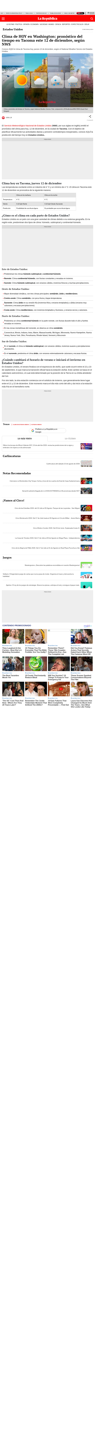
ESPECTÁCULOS (77, 24)
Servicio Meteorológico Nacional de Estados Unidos (27, 125)
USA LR (9, 117)
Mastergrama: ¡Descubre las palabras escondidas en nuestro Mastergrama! (52, 565)
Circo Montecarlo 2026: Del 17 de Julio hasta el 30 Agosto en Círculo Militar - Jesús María (48, 518)
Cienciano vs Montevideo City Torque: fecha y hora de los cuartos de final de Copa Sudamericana (45, 481)
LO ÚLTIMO (10, 24)
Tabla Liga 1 (29, 13)
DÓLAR (87, 24)
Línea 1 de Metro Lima (71, 13)
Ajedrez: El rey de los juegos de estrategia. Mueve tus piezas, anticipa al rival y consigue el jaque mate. (43, 585)
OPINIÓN (26, 24)
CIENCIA (58, 24)
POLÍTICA (18, 24)
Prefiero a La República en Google (46, 430)
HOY (2, 13)
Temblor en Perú (55, 13)
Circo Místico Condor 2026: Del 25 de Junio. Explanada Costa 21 (56, 528)
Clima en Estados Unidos (21, 424)
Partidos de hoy (41, 13)
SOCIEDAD (44, 24)
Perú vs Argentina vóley (14, 13)
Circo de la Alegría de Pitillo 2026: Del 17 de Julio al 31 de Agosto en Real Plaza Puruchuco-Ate (46, 548)
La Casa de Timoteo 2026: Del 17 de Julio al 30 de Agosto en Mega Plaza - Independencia (47, 538)
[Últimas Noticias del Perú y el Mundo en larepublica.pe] (47, 18)
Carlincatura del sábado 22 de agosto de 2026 (63, 464)
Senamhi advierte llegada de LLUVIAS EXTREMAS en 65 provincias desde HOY (51, 491)
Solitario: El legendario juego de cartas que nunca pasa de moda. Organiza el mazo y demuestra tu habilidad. (38, 575)
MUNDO (51, 24)
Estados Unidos (13, 29)
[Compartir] (90, 116)
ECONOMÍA (34, 24)
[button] (3, 19)
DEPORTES (66, 24)
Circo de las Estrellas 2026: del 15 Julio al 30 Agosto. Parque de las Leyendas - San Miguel (47, 508)
